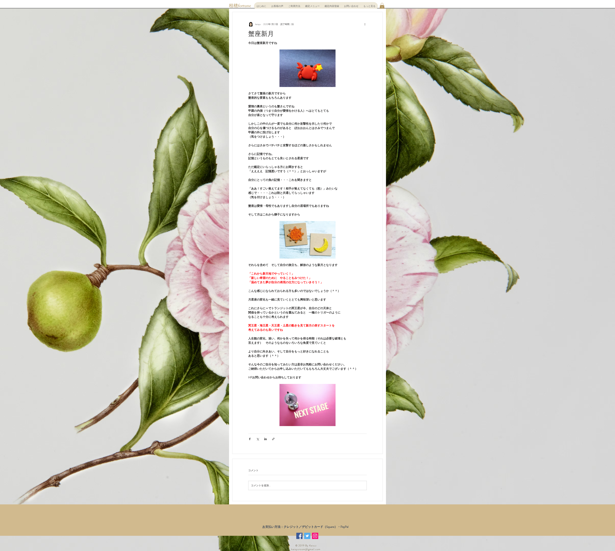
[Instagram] (315, 536)
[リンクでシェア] (273, 438)
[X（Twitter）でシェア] (257, 438)
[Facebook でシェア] (249, 438)
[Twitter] (307, 536)
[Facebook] (299, 536)
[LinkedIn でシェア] (265, 438)
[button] (382, 6)
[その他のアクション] (365, 24)
